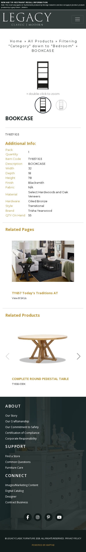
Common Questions (17, 462)
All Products (41, 41)
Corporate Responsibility (21, 438)
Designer (11, 496)
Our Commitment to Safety (22, 427)
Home (16, 41)
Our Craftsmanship (17, 421)
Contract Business (16, 502)
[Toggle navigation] (77, 19)
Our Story (11, 415)
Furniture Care (14, 468)
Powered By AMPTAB (43, 545)
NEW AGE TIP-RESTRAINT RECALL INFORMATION (24, 2)
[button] (79, 356)
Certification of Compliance (22, 433)
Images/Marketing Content (21, 485)
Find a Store (12, 456)
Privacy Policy (73, 538)
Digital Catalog (14, 491)
